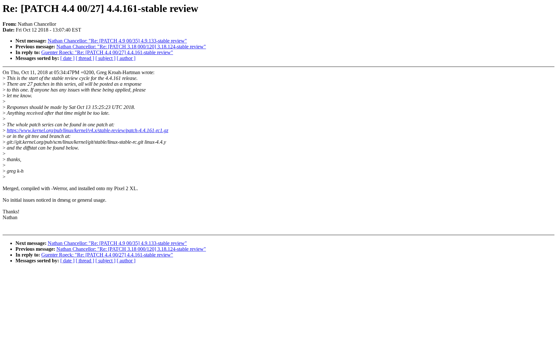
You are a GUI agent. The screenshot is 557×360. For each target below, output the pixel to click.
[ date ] (67, 58)
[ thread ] (85, 58)
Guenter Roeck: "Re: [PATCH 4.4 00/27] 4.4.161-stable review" (107, 52)
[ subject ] (105, 58)
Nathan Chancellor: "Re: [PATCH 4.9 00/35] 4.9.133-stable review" (117, 41)
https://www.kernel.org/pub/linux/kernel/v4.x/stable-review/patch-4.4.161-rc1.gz (87, 130)
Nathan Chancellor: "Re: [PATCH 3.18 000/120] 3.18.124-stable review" (131, 46)
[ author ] (126, 58)
